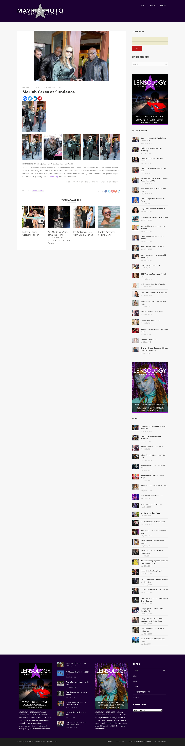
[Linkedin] (34, 98)
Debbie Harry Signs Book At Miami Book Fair (76, 703)
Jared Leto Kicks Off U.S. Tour (151, 504)
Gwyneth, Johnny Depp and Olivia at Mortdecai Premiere (154, 349)
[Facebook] (25, 98)
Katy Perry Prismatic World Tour (153, 209)
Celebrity (73, 182)
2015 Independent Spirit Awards (153, 284)
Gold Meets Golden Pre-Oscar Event (154, 293)
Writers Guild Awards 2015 (150, 320)
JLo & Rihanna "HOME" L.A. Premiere (154, 217)
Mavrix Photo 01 (52, 87)
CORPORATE (120, 742)
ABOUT (137, 686)
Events (84, 182)
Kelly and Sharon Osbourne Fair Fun (30, 233)
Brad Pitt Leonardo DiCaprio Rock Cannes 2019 (76, 723)
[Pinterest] (39, 98)
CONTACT (162, 5)
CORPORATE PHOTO (142, 692)
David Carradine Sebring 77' (76, 663)
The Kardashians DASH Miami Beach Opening (83, 233)
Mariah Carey (52, 176)
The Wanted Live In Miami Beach (153, 522)
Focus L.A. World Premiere (150, 265)
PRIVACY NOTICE (160, 742)
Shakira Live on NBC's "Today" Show (154, 590)
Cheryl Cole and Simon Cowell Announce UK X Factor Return (152, 620)
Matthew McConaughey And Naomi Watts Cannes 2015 (154, 179)
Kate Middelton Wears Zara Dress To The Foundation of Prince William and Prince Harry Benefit (59, 238)
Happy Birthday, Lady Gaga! (151, 571)
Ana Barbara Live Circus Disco (152, 311)
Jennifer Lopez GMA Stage (150, 513)
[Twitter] (30, 98)
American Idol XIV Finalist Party (152, 246)
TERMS (148, 742)
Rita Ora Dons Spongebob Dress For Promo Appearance (154, 562)
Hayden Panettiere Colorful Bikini (106, 233)
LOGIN (143, 5)
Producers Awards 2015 (149, 339)
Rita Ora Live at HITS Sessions (152, 495)
